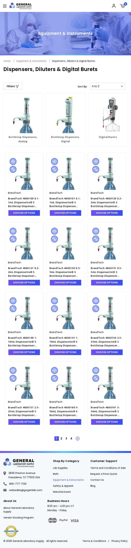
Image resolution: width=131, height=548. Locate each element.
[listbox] (108, 86)
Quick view (13, 161)
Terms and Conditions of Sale (108, 468)
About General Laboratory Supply (18, 509)
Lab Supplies (60, 468)
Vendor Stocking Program (18, 517)
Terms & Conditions (94, 541)
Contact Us (97, 480)
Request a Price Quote (103, 474)
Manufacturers (62, 492)
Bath (56, 474)
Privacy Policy (120, 541)
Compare (13, 169)
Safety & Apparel (63, 486)
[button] (12, 86)
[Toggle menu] (4, 6)
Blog (92, 486)
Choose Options (24, 213)
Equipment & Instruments (68, 480)
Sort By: (82, 86)
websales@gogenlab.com (25, 490)
